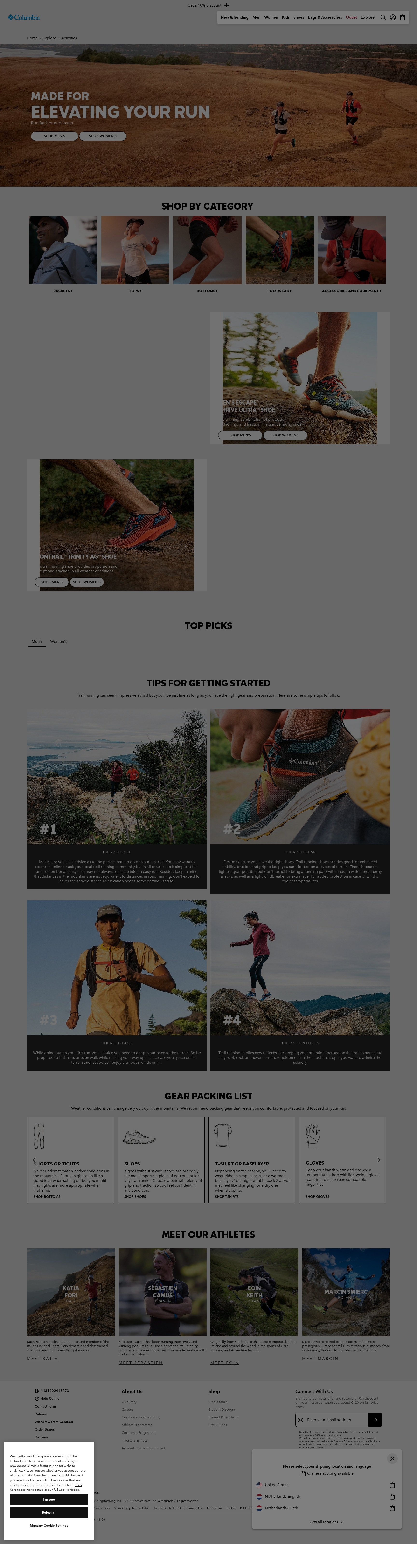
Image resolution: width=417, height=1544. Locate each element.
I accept (49, 1499)
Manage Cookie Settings (49, 1525)
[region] (49, 1491)
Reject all (49, 1512)
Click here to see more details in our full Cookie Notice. (46, 1487)
